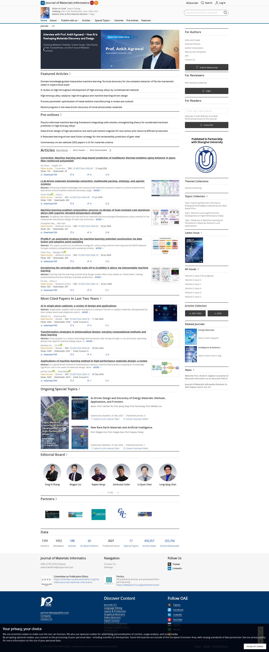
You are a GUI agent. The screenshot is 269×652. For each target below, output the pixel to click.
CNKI (90, 11)
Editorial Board (53, 454)
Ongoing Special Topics (59, 389)
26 (87, 322)
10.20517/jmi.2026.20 (88, 226)
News (188, 370)
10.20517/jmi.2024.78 (79, 319)
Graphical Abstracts (114, 614)
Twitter (176, 564)
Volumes (119, 20)
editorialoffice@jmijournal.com (57, 567)
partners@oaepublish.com (55, 612)
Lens (85, 11)
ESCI (63, 11)
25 (87, 377)
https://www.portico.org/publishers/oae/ (137, 584)
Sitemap (108, 567)
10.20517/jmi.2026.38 (79, 197)
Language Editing (113, 607)
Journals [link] (44, 26)
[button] (106, 66)
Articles (48, 150)
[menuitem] (43, 20)
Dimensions (76, 11)
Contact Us (110, 564)
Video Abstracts (112, 617)
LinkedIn (177, 568)
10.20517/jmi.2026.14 (88, 284)
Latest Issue (192, 232)
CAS (68, 11)
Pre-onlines (132, 20)
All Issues (191, 269)
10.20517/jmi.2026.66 (83, 168)
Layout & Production (115, 611)
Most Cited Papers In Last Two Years (70, 298)
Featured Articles (54, 73)
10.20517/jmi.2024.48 (79, 348)
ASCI (96, 11)
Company (46, 615)
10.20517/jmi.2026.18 (88, 255)
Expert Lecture (112, 620)
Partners (48, 499)
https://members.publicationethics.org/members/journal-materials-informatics (76, 581)
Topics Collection (195, 196)
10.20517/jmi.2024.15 (79, 374)
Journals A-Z (110, 604)
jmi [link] (53, 26)
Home (44, 20)
